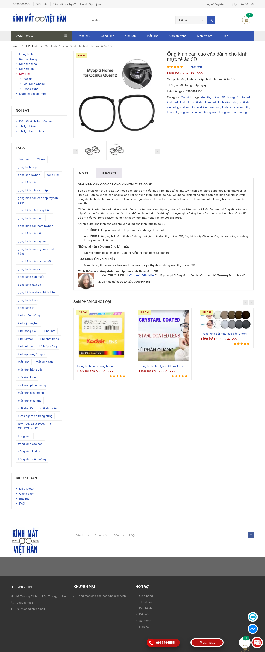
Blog (225, 35)
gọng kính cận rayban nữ (34, 261)
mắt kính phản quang (32, 385)
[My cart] (245, 642)
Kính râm (131, 35)
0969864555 (25, 602)
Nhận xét (109, 173)
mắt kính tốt (187, 107)
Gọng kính (107, 35)
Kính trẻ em (204, 35)
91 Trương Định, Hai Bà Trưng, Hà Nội (41, 596)
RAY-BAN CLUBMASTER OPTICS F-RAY (34, 426)
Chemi (41, 159)
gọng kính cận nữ (29, 233)
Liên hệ (144, 626)
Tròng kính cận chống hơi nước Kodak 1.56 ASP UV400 (113, 366)
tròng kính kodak (29, 451)
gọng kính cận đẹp (30, 269)
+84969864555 (21, 4)
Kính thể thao (28, 64)
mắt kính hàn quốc (30, 369)
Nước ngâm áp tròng (33, 93)
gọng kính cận (27, 182)
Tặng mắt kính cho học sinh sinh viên (101, 595)
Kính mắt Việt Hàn (141, 275)
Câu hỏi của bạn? (64, 4)
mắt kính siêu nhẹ (29, 400)
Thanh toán (146, 602)
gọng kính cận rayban (32, 241)
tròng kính (210, 112)
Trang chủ (83, 35)
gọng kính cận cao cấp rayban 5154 (38, 200)
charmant (24, 159)
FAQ (22, 503)
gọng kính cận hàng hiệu (34, 210)
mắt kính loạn (202, 102)
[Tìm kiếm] (211, 20)
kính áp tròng (48, 346)
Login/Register (215, 4)
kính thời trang (49, 338)
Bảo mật (24, 498)
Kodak (27, 78)
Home (15, 46)
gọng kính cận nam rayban (35, 225)
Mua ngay (208, 642)
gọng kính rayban (29, 284)
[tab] (83, 173)
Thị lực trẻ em (28, 126)
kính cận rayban (28, 323)
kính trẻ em (25, 346)
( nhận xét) (195, 66)
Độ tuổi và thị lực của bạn (36, 121)
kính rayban (26, 338)
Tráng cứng (31, 88)
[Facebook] (250, 535)
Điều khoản (26, 488)
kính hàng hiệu (27, 331)
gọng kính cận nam (30, 218)
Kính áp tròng (178, 35)
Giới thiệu (42, 4)
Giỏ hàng (246, 20)
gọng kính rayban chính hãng (37, 292)
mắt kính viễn (206, 107)
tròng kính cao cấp (30, 443)
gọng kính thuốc (28, 300)
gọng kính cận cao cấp (33, 190)
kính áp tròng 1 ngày (31, 354)
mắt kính (23, 362)
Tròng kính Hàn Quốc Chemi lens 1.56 (164, 366)
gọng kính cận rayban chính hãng (36, 251)
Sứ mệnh (145, 620)
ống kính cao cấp (191, 112)
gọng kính (53, 174)
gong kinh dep (27, 167)
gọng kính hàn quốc (31, 276)
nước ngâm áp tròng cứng (35, 416)
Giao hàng (146, 595)
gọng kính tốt (26, 307)
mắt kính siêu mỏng (225, 102)
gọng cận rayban (29, 174)
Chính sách (26, 493)
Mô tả (84, 173)
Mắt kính (152, 35)
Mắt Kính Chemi (34, 83)
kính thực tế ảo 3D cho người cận (223, 97)
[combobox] (191, 20)
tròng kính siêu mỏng (233, 112)
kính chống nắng (29, 315)
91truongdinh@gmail (31, 608)
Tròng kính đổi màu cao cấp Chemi (224, 333)
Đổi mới (144, 614)
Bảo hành (145, 608)
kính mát (49, 331)
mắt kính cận (182, 102)
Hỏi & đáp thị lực (91, 4)
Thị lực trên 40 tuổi (241, 4)
